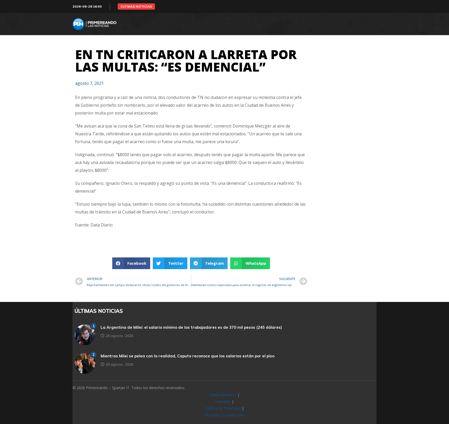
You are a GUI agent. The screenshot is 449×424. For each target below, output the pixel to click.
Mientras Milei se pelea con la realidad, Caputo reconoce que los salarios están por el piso (187, 355)
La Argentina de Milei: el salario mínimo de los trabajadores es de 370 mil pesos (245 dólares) (191, 327)
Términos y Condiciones (224, 415)
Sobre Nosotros (222, 394)
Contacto (223, 401)
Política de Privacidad (223, 408)
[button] (136, 6)
